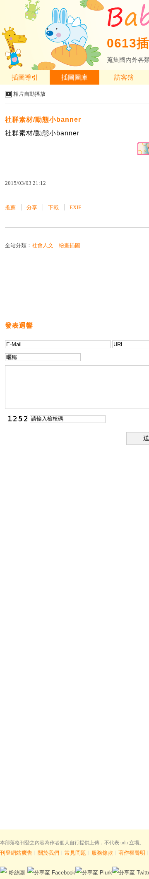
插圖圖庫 (74, 77)
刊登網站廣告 (16, 853)
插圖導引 (25, 77)
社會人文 (42, 245)
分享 (31, 207)
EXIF (75, 207)
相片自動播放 (29, 94)
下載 (53, 207)
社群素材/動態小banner (43, 119)
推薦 (10, 207)
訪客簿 (124, 77)
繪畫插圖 (69, 245)
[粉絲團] (3, 870)
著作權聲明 (131, 853)
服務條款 (102, 853)
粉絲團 (17, 873)
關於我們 (48, 853)
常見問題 (75, 853)
